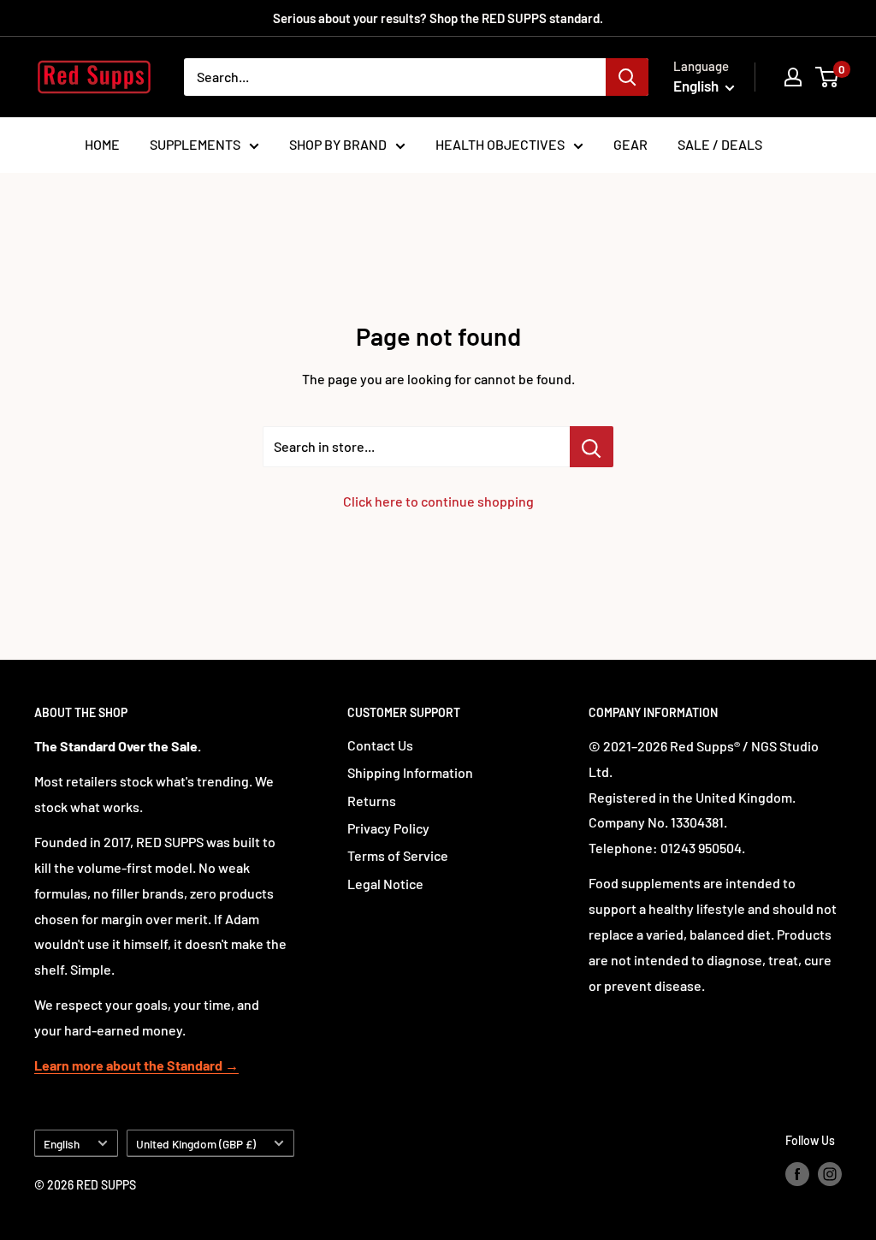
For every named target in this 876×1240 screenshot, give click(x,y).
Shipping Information (410, 772)
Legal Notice (385, 883)
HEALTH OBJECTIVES (500, 144)
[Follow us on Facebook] (797, 1174)
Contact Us (380, 745)
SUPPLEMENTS (195, 144)
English (62, 1143)
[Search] (627, 77)
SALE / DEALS (720, 144)
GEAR (630, 144)
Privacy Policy (388, 828)
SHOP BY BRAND (338, 144)
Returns (371, 800)
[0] (827, 77)
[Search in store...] (591, 446)
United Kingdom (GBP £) (196, 1143)
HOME (102, 144)
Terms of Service (397, 855)
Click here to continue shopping (438, 501)
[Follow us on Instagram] (830, 1174)
